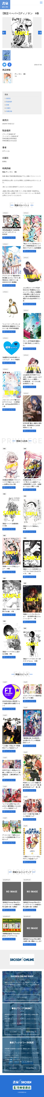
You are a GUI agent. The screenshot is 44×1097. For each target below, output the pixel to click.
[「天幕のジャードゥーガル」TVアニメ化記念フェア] (32, 844)
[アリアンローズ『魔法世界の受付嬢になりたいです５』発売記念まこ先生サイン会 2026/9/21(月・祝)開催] (11, 265)
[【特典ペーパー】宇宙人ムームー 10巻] (11, 553)
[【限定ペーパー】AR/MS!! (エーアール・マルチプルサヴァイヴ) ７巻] (32, 557)
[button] (4, 32)
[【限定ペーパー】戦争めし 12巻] (32, 514)
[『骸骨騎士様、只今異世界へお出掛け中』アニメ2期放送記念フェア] (32, 726)
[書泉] (22, 1081)
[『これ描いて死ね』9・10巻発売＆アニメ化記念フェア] (11, 733)
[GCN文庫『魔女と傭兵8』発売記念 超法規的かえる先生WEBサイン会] (32, 412)
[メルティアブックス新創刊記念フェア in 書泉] (32, 691)
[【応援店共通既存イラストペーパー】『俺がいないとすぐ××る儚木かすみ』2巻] (11, 468)
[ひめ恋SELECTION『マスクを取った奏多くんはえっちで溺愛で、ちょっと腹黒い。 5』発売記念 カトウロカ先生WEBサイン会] (32, 371)
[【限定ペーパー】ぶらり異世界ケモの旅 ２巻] (11, 596)
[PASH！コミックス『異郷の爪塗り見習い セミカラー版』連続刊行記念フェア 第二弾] (32, 771)
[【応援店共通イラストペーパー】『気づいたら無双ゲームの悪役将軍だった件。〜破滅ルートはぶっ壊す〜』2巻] (32, 469)
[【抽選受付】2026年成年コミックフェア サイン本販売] (11, 350)
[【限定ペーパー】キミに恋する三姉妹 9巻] (11, 639)
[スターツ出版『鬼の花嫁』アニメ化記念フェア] (32, 808)
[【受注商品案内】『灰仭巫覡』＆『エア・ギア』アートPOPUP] (11, 225)
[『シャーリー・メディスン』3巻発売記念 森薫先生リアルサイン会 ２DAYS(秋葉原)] (11, 312)
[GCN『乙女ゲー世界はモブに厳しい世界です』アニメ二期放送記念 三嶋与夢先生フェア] (11, 769)
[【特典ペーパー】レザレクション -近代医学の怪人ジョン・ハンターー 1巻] (32, 602)
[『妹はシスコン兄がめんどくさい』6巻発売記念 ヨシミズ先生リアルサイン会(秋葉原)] (32, 232)
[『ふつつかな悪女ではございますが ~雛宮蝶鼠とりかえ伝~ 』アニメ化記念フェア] (11, 799)
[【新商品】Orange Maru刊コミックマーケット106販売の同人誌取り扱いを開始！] (11, 895)
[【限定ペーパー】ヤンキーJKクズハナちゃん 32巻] (32, 646)
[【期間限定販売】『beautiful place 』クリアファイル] (11, 927)
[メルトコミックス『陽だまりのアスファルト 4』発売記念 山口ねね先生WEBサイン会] (11, 389)
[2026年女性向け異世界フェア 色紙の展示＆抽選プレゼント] (11, 695)
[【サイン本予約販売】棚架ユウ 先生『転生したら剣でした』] (32, 329)
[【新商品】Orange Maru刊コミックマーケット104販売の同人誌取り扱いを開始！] (32, 895)
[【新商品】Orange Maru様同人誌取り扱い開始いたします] (32, 930)
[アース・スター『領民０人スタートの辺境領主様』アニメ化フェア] (11, 830)
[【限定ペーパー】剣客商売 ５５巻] (11, 511)
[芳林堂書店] (22, 1088)
